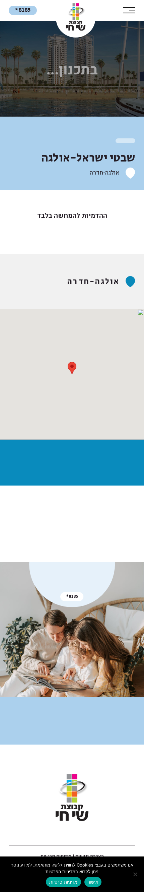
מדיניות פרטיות (63, 882)
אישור (93, 882)
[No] (135, 874)
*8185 (22, 10)
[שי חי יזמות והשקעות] (72, 797)
